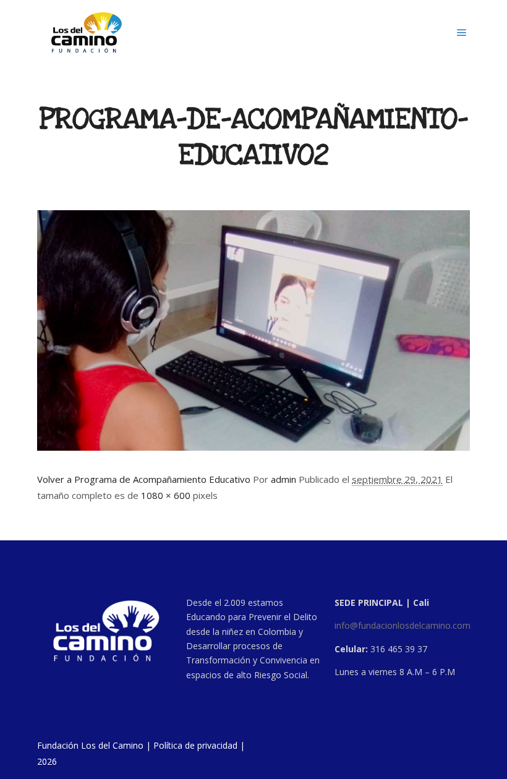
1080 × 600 (165, 495)
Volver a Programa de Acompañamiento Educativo (143, 479)
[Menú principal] (462, 33)
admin (283, 479)
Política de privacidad (195, 745)
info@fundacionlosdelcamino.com (402, 625)
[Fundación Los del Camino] (86, 32)
